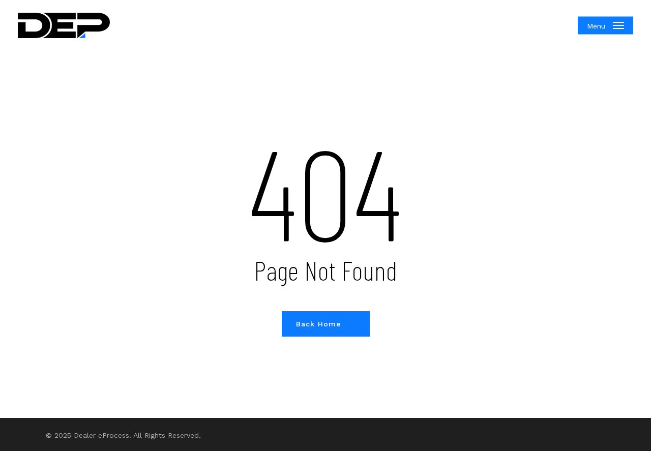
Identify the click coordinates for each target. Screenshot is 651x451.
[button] (605, 25)
